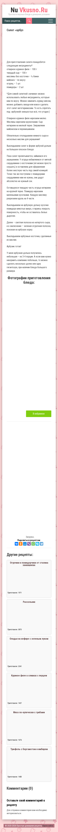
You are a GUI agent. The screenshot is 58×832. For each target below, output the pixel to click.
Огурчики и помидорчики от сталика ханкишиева (29, 564)
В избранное (39, 413)
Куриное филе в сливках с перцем (29, 675)
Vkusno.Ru (29, 10)
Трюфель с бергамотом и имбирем (29, 749)
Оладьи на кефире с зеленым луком (29, 638)
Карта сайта (48, 826)
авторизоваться (14, 813)
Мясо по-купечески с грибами (29, 712)
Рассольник (29, 602)
